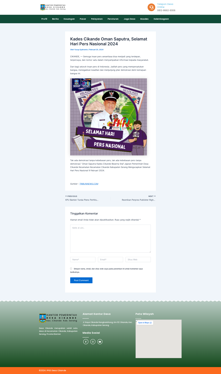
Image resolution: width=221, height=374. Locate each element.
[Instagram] (92, 341)
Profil (44, 18)
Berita (55, 18)
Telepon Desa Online (165, 5)
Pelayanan (97, 18)
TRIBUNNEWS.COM (88, 184)
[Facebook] (85, 341)
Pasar (83, 18)
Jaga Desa (129, 18)
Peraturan (113, 18)
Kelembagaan (161, 18)
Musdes (144, 18)
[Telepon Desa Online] (151, 7)
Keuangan (69, 18)
